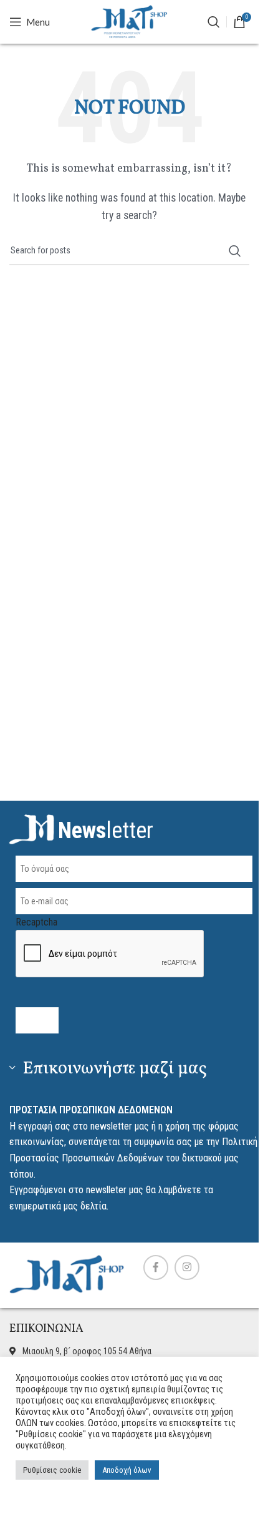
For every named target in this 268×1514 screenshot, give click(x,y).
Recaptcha (36, 922)
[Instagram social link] (187, 1267)
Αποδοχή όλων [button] (126, 1470)
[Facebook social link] (155, 1267)
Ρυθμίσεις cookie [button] (52, 1470)
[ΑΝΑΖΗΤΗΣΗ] (213, 21)
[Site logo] (129, 21)
